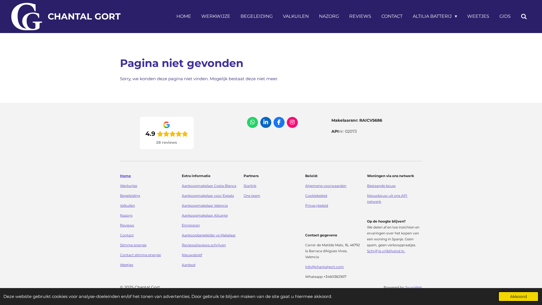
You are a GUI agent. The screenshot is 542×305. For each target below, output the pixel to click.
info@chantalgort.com (324, 267)
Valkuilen (127, 206)
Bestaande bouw (381, 186)
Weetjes (126, 265)
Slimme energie (133, 245)
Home (125, 176)
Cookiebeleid (316, 196)
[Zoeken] (524, 16)
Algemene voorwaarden (325, 186)
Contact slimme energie (140, 255)
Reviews (127, 225)
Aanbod (188, 265)
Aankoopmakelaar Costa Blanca (209, 186)
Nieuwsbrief (192, 255)
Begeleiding (130, 196)
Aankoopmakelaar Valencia (205, 206)
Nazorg (126, 215)
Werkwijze (128, 186)
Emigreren (191, 225)
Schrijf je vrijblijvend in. (386, 251)
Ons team (252, 196)
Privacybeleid (316, 206)
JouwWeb (413, 287)
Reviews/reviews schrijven (204, 245)
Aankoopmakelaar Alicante (205, 215)
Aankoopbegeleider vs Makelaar (209, 235)
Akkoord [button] (518, 296)
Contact (127, 235)
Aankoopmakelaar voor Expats (208, 196)
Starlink (250, 186)
